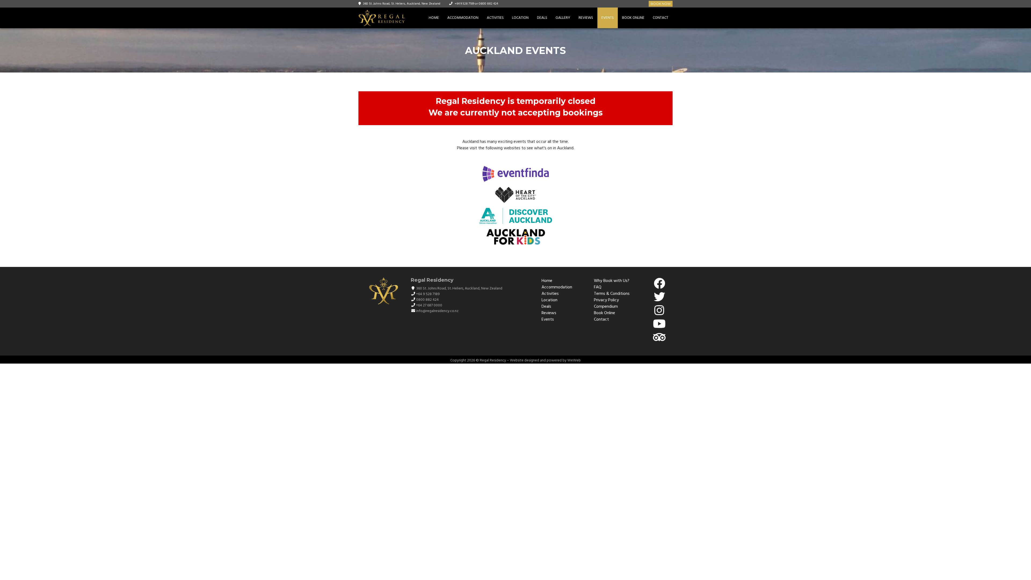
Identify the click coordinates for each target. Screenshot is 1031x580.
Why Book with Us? (611, 281)
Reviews (586, 18)
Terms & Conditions (612, 294)
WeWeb (574, 360)
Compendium (606, 306)
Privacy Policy (606, 300)
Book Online (633, 18)
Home (434, 18)
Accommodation (462, 18)
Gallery (563, 18)
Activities (495, 18)
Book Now (661, 4)
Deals (542, 18)
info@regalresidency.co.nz (437, 311)
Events (607, 18)
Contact (660, 18)
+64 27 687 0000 (429, 305)
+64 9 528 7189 (464, 3)
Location (520, 18)
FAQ (597, 287)
